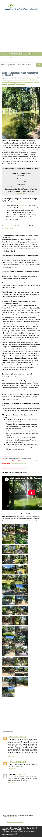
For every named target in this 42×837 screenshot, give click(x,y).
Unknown (12, 737)
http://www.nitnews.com (30, 460)
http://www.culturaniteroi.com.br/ (19, 463)
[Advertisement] (21, 33)
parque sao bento (28, 82)
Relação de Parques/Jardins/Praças (14, 54)
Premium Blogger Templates (16, 833)
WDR (11, 831)
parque (36, 80)
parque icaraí (18, 82)
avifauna (20, 78)
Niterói (32, 80)
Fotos (5, 57)
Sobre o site (22, 57)
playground (11, 84)
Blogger (19, 829)
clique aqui (9, 228)
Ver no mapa (20, 193)
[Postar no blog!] (5, 701)
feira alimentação (11, 80)
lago (27, 80)
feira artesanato (21, 80)
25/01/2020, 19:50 (21, 762)
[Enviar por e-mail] (3, 701)
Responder (11, 756)
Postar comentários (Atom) (15, 822)
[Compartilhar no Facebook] (9, 701)
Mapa (30, 54)
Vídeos (12, 57)
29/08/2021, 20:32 (20, 774)
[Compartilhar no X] (7, 701)
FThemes (22, 831)
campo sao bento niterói (31, 78)
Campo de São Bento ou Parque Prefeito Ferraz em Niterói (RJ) (20, 74)
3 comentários (20, 84)
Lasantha (4, 833)
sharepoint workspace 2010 (9, 834)
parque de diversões (8, 82)
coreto (3, 80)
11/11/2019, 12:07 (20, 737)
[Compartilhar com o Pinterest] (11, 701)
